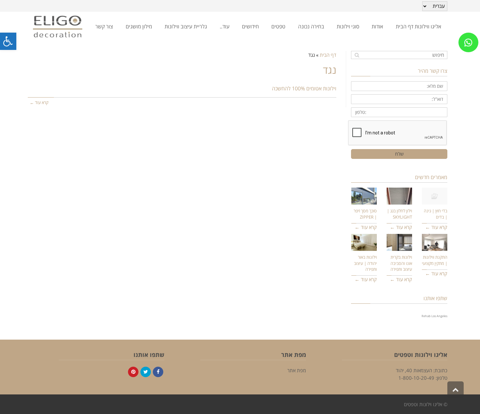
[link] (8, 41)
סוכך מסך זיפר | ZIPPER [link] (365, 214)
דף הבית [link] (328, 55)
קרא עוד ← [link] (39, 102)
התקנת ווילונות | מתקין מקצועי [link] (434, 260)
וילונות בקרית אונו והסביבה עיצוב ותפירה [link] (401, 263)
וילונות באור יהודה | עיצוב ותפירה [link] (365, 263)
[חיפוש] (356, 55)
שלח (399, 154)
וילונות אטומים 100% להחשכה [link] (304, 88)
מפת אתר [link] (296, 370)
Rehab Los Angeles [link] (434, 316)
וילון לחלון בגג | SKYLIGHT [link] (399, 214)
